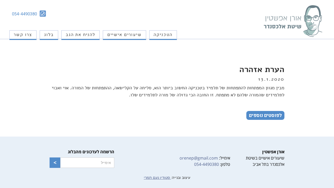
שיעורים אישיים (124, 35)
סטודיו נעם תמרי (157, 177)
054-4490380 (206, 164)
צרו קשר (23, 35)
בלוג (49, 35)
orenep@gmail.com (199, 158)
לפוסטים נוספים (265, 115)
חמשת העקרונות (158, 63)
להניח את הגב (80, 35)
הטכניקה (163, 35)
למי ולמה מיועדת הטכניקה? (149, 46)
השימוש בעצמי (159, 54)
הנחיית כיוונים (160, 71)
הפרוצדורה (162, 79)
